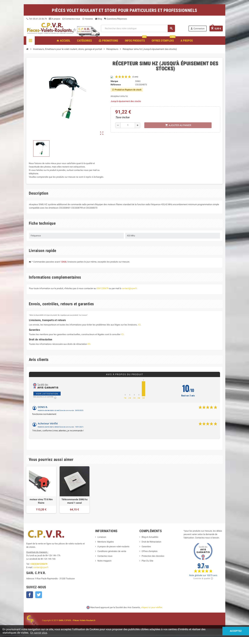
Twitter (38, 594)
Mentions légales (105, 541)
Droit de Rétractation (151, 541)
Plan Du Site (147, 560)
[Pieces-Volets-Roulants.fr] (51, 28)
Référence (116, 84)
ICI (139, 324)
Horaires (87, 18)
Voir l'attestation (47, 393)
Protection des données (153, 556)
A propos (55, 18)
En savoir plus (38, 632)
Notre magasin (104, 560)
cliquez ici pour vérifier (151, 607)
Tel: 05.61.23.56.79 (36, 18)
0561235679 (102, 288)
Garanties (146, 546)
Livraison (101, 537)
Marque (114, 81)
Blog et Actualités (150, 537)
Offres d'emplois (150, 551)
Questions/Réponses (115, 18)
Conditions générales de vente (111, 551)
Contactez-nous (72, 18)
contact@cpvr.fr (129, 288)
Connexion (197, 28)
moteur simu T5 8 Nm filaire (41, 501)
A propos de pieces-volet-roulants (113, 546)
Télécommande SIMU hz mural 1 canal (74, 501)
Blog (98, 18)
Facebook (29, 594)
